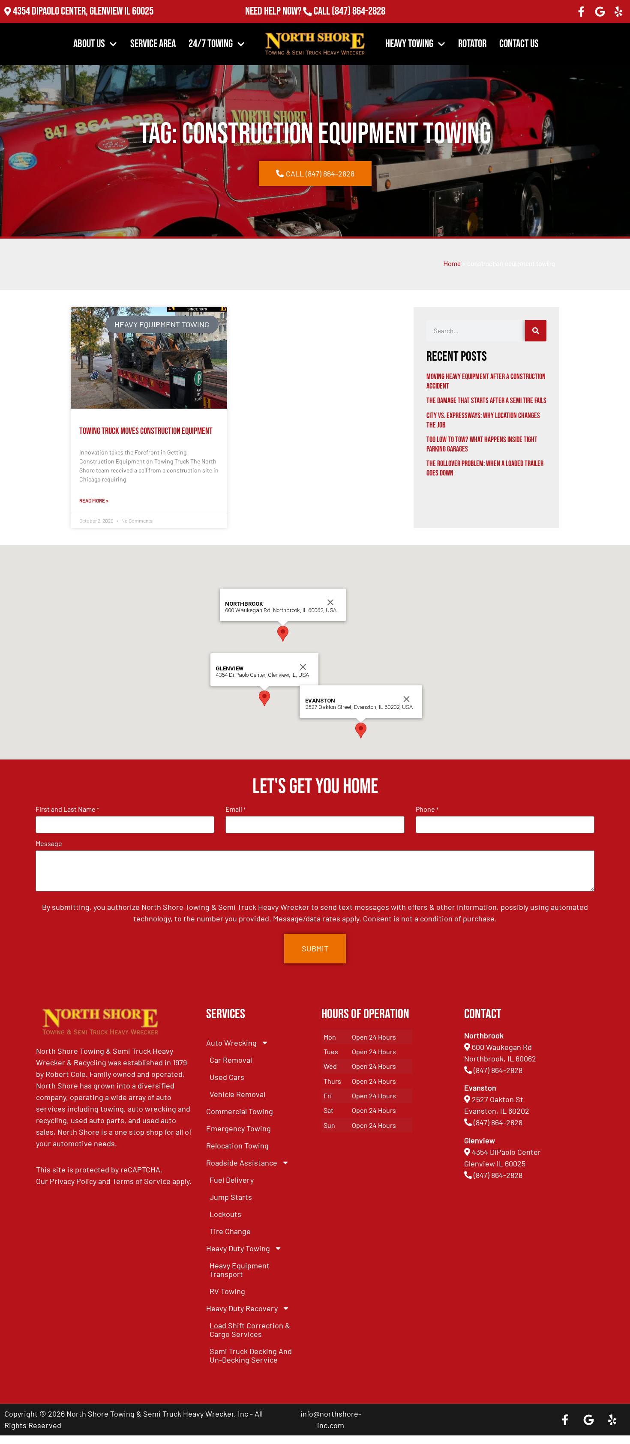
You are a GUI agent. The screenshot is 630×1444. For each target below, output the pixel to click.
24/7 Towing (211, 44)
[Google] (600, 11)
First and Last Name (67, 809)
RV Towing (227, 1291)
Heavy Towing (409, 44)
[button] (264, 698)
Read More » (93, 500)
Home (452, 264)
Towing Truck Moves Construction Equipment (146, 431)
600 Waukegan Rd (502, 1047)
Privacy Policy (73, 1181)
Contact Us (519, 44)
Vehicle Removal (237, 1094)
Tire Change (230, 1231)
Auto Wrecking (231, 1042)
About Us (89, 44)
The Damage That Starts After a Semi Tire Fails (486, 400)
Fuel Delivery (232, 1179)
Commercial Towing (239, 1111)
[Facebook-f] (581, 11)
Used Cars (227, 1077)
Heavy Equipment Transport (240, 1270)
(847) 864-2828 (358, 11)
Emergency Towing (238, 1128)
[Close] (303, 667)
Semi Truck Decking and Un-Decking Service (251, 1355)
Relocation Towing (237, 1145)
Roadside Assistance (241, 1162)
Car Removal (231, 1059)
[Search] (535, 330)
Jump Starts (231, 1197)
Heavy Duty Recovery (242, 1308)
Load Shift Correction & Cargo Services (250, 1330)
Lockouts (225, 1214)
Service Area (153, 44)
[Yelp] (618, 11)
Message (49, 843)
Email (235, 809)
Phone (427, 809)
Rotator (472, 44)
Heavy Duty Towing (238, 1248)
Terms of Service (141, 1181)
